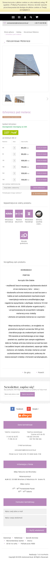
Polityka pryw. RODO (28, 544)
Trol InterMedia (42, 554)
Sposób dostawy (32, 538)
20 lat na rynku (11, 544)
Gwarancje (7, 538)
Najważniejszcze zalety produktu (17, 203)
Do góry (27, 372)
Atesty (29, 541)
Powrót (41, 372)
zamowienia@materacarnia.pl (17, 23)
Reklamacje (18, 538)
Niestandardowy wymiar (15, 541)
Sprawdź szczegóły (40, 194)
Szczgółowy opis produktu (15, 262)
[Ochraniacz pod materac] (25, 66)
